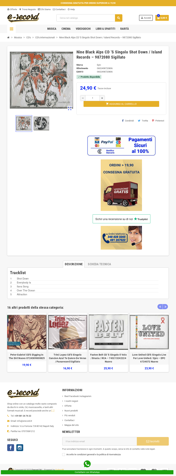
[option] (26, 342)
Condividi (129, 120)
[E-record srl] (23, 17)
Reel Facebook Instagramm (77, 396)
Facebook (10, 447)
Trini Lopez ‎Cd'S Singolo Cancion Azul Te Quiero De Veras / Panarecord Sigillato (67, 358)
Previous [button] (160, 306)
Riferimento (82, 68)
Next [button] (165, 306)
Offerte (12, 9)
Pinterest (159, 120)
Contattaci (60, 9)
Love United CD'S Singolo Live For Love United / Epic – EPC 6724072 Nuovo (149, 358)
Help (71, 9)
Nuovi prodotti (71, 410)
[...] (53, 410)
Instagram (19, 447)
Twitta (145, 120)
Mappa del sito (71, 425)
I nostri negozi (71, 401)
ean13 (79, 71)
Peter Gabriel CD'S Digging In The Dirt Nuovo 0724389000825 (27, 356)
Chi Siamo (45, 9)
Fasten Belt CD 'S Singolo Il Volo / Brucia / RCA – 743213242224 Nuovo (108, 358)
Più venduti (69, 415)
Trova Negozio (27, 9)
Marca (79, 65)
